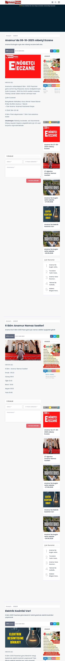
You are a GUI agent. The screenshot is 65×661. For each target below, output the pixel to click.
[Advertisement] (32, 21)
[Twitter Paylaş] (54, 50)
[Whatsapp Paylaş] (57, 50)
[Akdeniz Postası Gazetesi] (13, 2)
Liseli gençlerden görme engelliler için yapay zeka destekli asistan (37, 6)
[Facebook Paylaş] (51, 50)
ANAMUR (15, 36)
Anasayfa (8, 36)
